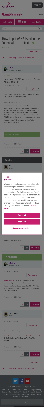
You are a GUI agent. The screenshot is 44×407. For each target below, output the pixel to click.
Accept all (22, 215)
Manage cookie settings (22, 228)
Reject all (22, 222)
